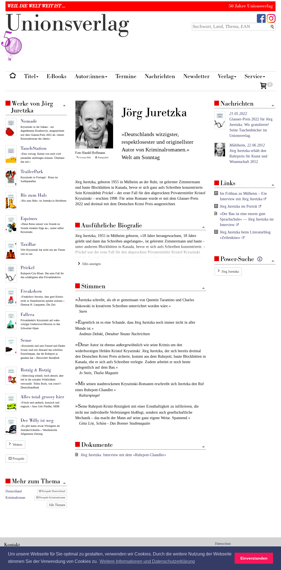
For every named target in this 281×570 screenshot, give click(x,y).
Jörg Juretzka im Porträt (238, 206)
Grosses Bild (85, 157)
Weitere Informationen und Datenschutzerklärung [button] (147, 561)
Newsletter (196, 76)
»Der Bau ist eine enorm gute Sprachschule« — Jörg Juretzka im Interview (247, 219)
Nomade (29, 121)
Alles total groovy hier (42, 397)
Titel (30, 76)
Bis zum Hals (34, 195)
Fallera (27, 314)
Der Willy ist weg (37, 420)
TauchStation (33, 148)
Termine (126, 76)
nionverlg (67, 23)
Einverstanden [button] (254, 558)
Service (253, 76)
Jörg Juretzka (230, 271)
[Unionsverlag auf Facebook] (261, 18)
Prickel (28, 267)
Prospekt (18, 459)
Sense (26, 340)
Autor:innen (90, 76)
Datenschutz (223, 544)
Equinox (29, 218)
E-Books (56, 76)
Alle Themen (57, 505)
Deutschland (13, 491)
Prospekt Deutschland (53, 491)
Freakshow (31, 291)
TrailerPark (32, 171)
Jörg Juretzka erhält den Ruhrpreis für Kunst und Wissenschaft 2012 (248, 153)
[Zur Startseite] (12, 76)
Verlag (226, 76)
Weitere (17, 445)
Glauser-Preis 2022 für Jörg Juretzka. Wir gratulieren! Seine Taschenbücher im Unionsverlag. (250, 125)
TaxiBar (28, 244)
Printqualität (102, 157)
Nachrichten (160, 76)
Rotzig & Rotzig (36, 370)
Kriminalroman (15, 498)
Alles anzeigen (90, 264)
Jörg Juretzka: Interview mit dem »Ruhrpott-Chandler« (123, 455)
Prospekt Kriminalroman (52, 497)
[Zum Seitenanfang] (203, 227)
